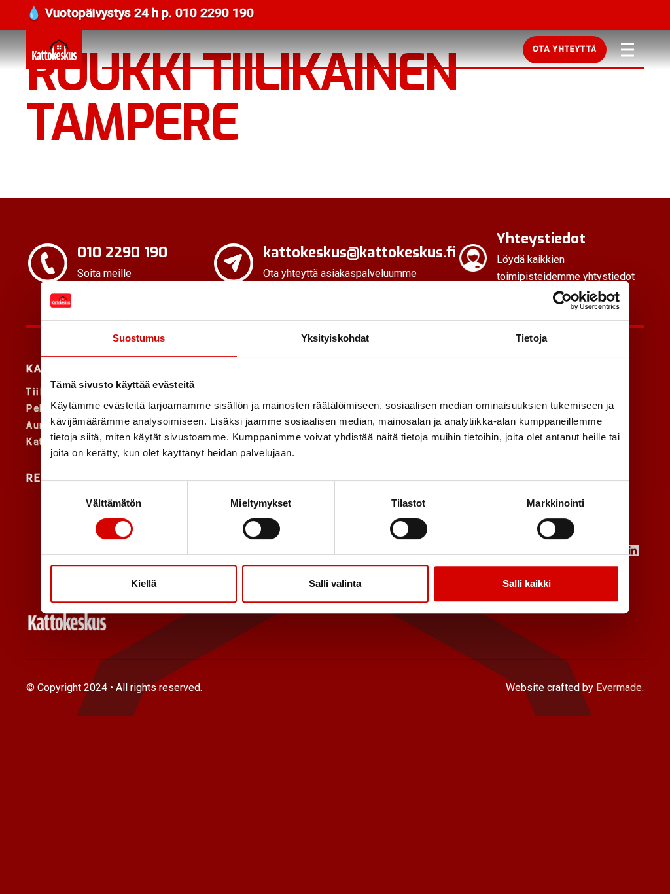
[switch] (261, 528)
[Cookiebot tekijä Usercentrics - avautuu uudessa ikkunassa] (562, 300)
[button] (565, 50)
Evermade (619, 687)
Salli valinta (335, 583)
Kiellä (143, 583)
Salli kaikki (526, 583)
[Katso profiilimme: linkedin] (633, 550)
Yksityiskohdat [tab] (335, 338)
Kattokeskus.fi (54, 49)
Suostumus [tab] (139, 338)
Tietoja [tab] (531, 338)
